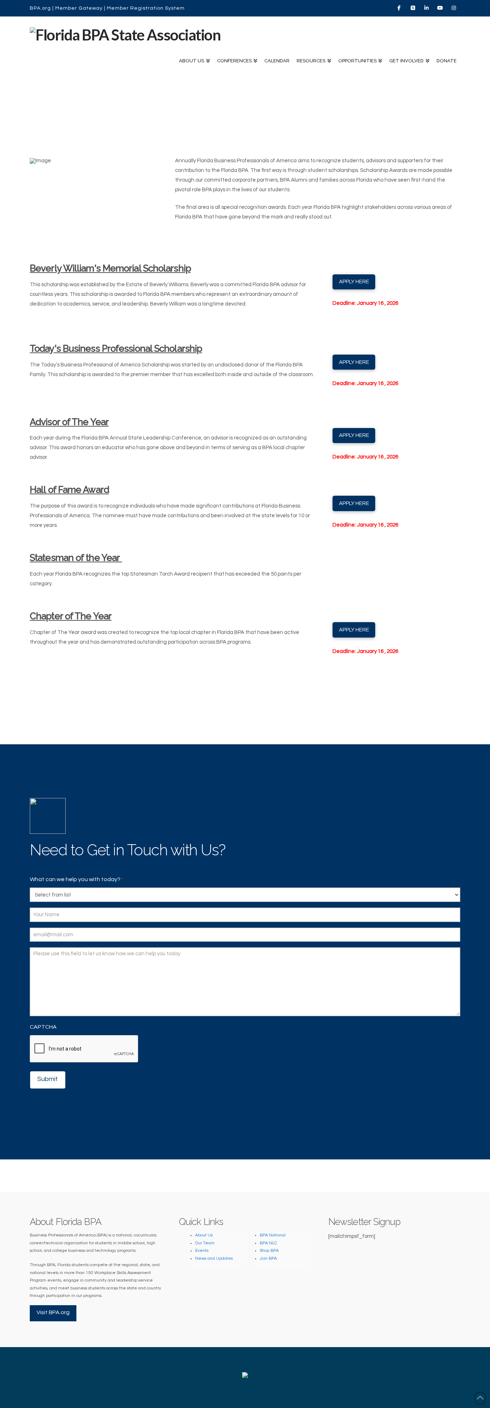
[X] (413, 8)
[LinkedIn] (427, 8)
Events (201, 1250)
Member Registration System (146, 8)
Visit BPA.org (53, 1312)
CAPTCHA (43, 1027)
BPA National (273, 1235)
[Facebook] (400, 8)
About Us (204, 1235)
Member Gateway (79, 8)
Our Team (205, 1243)
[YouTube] (441, 8)
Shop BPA (269, 1250)
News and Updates (214, 1258)
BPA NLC (268, 1243)
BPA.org (40, 8)
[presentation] (84, 1049)
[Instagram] (454, 8)
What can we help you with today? (76, 879)
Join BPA (268, 1258)
